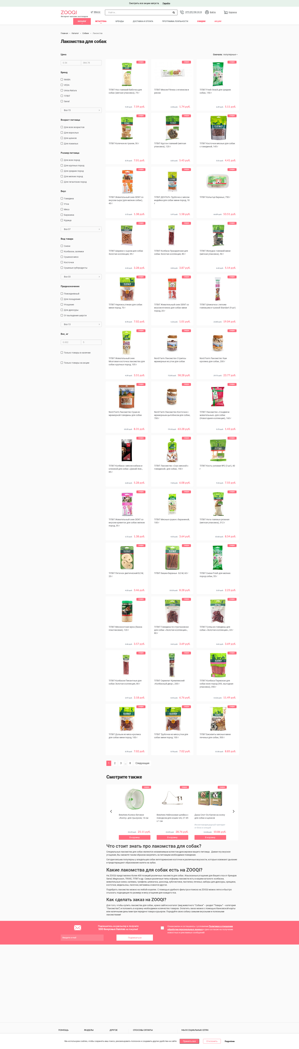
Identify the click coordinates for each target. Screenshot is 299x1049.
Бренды (120, 21)
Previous (112, 817)
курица (67, 220)
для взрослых (71, 132)
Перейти (166, 3)
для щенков (70, 138)
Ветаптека (101, 21)
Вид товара (67, 238)
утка (66, 204)
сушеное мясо (71, 257)
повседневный (71, 293)
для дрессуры (71, 310)
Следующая (142, 763)
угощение (69, 304)
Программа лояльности (175, 21)
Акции (217, 21)
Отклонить (212, 1041)
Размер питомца (70, 153)
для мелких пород (73, 176)
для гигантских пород (75, 182)
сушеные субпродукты (75, 268)
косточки (69, 262)
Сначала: (218, 54)
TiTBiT (67, 96)
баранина (69, 215)
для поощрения (72, 299)
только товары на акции (76, 363)
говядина (69, 198)
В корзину (172, 380)
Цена (63, 54)
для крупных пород (74, 165)
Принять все (189, 1041)
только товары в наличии (77, 352)
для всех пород (72, 160)
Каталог (82, 21)
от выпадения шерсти (75, 315)
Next (234, 815)
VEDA (66, 85)
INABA (67, 79)
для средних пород (74, 171)
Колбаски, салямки (74, 251)
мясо (66, 209)
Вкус (63, 191)
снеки (67, 246)
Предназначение (70, 286)
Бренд (64, 72)
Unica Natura (70, 90)
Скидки (201, 21)
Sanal (66, 101)
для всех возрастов (74, 127)
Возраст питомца (70, 119)
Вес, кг (64, 334)
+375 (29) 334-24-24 (193, 12)
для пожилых (71, 143)
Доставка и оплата (143, 21)
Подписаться (135, 937)
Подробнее (230, 1041)
